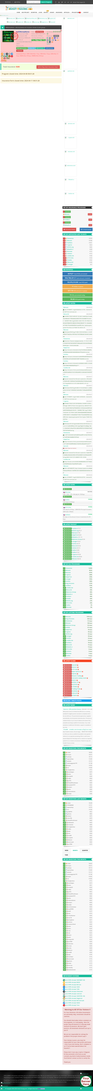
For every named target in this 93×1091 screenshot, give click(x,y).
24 (64, 913)
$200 (90, 219)
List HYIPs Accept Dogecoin (73, 998)
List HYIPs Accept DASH (72, 1003)
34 (64, 935)
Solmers (69, 253)
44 (64, 957)
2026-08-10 (68, 682)
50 (64, 970)
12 (64, 262)
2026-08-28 (68, 496)
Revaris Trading (77, 676)
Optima (74, 674)
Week (66, 850)
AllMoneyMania (23, 32)
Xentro (74, 680)
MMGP (48, 44)
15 (64, 598)
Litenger (70, 264)
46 (64, 961)
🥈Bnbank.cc (67, 225)
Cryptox (69, 245)
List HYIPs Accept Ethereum (74, 991)
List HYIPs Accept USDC (72, 987)
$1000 (90, 214)
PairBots (69, 243)
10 (64, 258)
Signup (52, 12)
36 (64, 939)
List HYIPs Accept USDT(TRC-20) (75, 996)
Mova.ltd (70, 262)
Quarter (85, 850)
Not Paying (40, 32)
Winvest (69, 240)
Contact (85, 12)
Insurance (59, 12)
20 (64, 793)
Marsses (74, 533)
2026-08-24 (68, 504)
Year (66, 855)
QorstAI (65, 446)
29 (64, 924)
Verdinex (75, 691)
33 (64, 933)
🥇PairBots (66, 220)
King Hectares (70, 583)
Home (18, 12)
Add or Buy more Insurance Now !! (48, 67)
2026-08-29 (68, 489)
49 (64, 967)
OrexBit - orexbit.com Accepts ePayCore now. (77, 729)
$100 (90, 225)
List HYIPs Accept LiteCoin (73, 994)
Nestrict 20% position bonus (72, 709)
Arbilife (68, 598)
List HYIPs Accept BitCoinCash (74, 1000)
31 (64, 928)
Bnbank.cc (70, 249)
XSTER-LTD (75, 682)
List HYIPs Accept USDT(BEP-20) (75, 980)
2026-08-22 (68, 669)
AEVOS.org (70, 247)
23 (64, 911)
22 (64, 909)
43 (64, 954)
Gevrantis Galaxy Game (79, 678)
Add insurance (49, 48)
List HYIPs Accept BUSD (72, 982)
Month (75, 850)
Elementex (70, 238)
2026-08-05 (68, 689)
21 (64, 907)
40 (64, 948)
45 (64, 959)
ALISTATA (75, 684)
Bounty (46, 12)
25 (64, 915)
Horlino (65, 354)
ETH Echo (70, 258)
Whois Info (31, 48)
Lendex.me (70, 256)
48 (64, 965)
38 (64, 944)
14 (64, 596)
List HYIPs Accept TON (72, 989)
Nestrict (74, 667)
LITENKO (74, 687)
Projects (76, 12)
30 (64, 926)
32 (64, 931)
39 (64, 946)
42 (64, 952)
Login (40, 12)
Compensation (86, 229)
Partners (8, 2)
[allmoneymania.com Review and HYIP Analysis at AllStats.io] (50, 42)
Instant (56, 36)
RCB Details (41, 48)
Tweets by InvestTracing (68, 703)
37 (64, 941)
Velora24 (74, 693)
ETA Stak (74, 669)
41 (64, 950)
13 (64, 264)
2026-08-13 (68, 680)
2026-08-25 (68, 667)
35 (64, 937)
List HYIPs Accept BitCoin (73, 985)
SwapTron (66, 347)
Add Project (25, 12)
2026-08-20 (68, 678)
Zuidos (70, 260)
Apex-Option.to (77, 671)
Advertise (34, 12)
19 (64, 607)
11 (64, 260)
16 (64, 601)
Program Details (22, 48)
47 (64, 963)
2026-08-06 (68, 684)
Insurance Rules (70, 229)
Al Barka (74, 695)
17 (64, 603)
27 (64, 920)
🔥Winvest (66, 214)
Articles (66, 12)
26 (64, 918)
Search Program (46, 2)
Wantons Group (77, 539)
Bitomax (69, 251)
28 (64, 922)
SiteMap (18, 2)
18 (64, 605)
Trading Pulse (76, 689)
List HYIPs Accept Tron (72, 1005)
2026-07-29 (68, 691)
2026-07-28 (68, 695)
